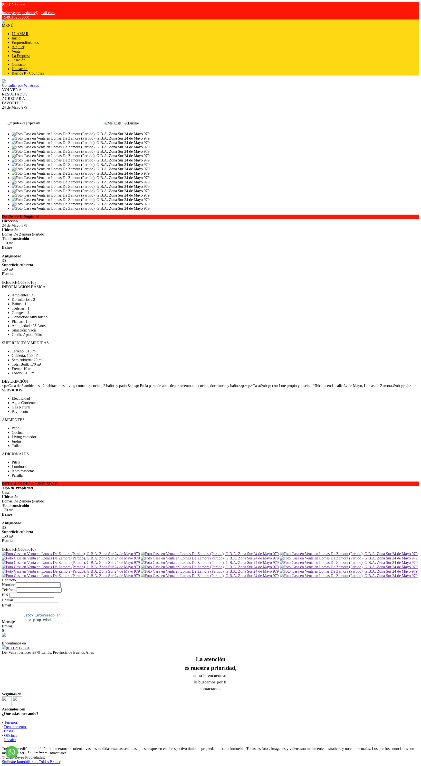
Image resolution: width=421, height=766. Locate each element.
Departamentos (15, 727)
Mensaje (8, 622)
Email (6, 605)
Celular (7, 600)
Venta (16, 51)
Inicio (16, 38)
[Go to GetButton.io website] (11, 761)
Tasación (18, 60)
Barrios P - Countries (28, 73)
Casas (8, 731)
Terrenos (11, 722)
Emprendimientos (25, 42)
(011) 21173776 (18, 648)
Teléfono (9, 590)
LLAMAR (20, 34)
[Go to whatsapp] (12, 752)
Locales (10, 740)
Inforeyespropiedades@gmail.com (28, 13)
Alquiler (18, 47)
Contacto (19, 64)
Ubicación (20, 69)
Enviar (7, 626)
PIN (5, 595)
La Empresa (21, 56)
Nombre (8, 585)
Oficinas (10, 735)
